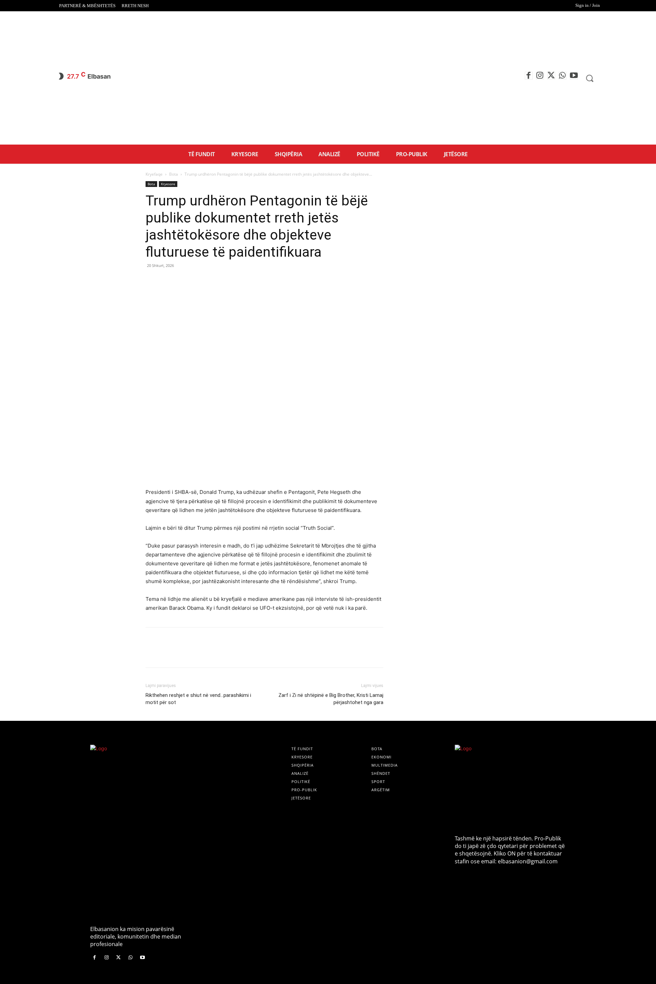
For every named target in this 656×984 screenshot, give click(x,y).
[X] (551, 76)
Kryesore (168, 183)
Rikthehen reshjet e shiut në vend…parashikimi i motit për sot (198, 698)
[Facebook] (529, 76)
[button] (589, 78)
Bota (173, 174)
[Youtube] (574, 76)
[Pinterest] (184, 281)
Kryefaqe (154, 174)
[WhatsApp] (562, 76)
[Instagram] (540, 76)
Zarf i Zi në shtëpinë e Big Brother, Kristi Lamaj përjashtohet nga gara (330, 698)
